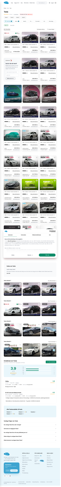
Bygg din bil (16, 2)
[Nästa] (56, 94)
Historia (48, 458)
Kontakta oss (50, 462)
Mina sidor (49, 464)
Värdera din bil (10, 78)
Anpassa (29, 254)
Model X (23, 17)
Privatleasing (25, 473)
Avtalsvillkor (37, 463)
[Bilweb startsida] (7, 454)
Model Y (6, 17)
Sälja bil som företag (27, 460)
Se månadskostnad (34, 51)
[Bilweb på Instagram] (7, 476)
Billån (23, 470)
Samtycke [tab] (10, 234)
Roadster (33, 411)
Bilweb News (32, 2)
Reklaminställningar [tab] (36, 234)
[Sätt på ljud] (20, 86)
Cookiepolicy (42, 481)
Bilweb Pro (38, 455)
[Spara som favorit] (19, 33)
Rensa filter (12, 25)
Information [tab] (23, 234)
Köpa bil (24, 455)
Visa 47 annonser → (52, 321)
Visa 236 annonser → (52, 280)
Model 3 (12, 17)
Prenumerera (14, 470)
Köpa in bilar (36, 460)
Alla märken (25, 464)
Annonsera (37, 458)
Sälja (22, 2)
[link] (26, 14)
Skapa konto (50, 466)
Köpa (12, 2)
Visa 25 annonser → (52, 341)
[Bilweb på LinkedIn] (10, 476)
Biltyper (24, 466)
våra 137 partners (12, 241)
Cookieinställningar (22, 483)
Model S (17, 17)
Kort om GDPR (49, 481)
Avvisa (13, 254)
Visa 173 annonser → (52, 301)
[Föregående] (4, 94)
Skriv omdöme (52, 362)
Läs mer (8, 273)
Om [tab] (50, 234)
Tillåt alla (47, 254)
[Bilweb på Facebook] (5, 476)
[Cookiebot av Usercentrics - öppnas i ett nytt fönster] (50, 231)
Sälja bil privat (25, 458)
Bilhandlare (26, 2)
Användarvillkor (21, 481)
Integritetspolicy (35, 481)
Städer (23, 468)
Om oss (48, 455)
